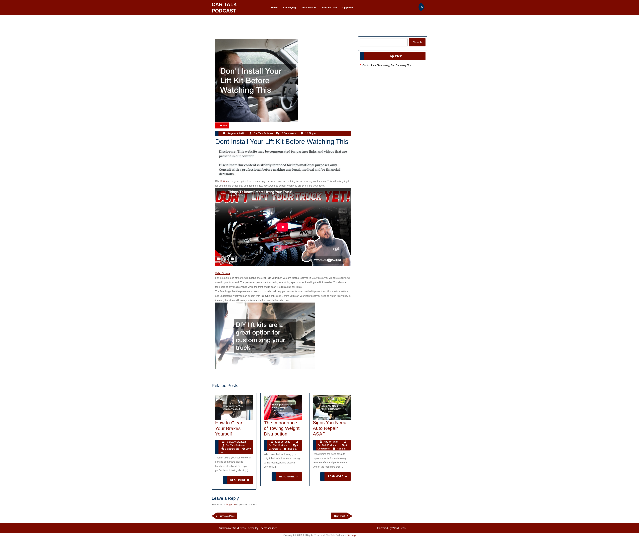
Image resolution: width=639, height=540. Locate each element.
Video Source (222, 273)
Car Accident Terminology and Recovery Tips (387, 65)
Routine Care (329, 7)
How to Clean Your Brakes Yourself (229, 428)
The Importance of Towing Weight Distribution (282, 428)
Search (417, 42)
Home (274, 7)
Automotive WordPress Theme (236, 528)
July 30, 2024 (330, 441)
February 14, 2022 (236, 441)
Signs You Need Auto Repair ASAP (329, 428)
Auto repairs (309, 7)
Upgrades (347, 7)
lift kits (223, 181)
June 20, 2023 (282, 441)
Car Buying (289, 7)
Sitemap (351, 535)
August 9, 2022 (235, 133)
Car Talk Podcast (263, 133)
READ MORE (241, 481)
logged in (231, 504)
